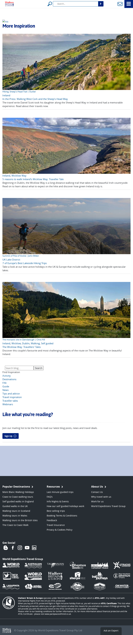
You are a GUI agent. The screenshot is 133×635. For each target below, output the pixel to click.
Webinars (7, 404)
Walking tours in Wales (14, 515)
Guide (5, 386)
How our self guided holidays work (65, 506)
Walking (35, 343)
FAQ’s (50, 496)
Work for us (97, 501)
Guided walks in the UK (15, 506)
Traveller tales (10, 400)
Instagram (20, 547)
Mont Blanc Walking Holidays (18, 492)
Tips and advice (11, 393)
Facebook (13, 547)
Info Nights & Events (58, 501)
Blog (5, 547)
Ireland (6, 95)
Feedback (52, 520)
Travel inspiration (12, 397)
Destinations (9, 379)
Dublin (26, 343)
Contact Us (97, 492)
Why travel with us (101, 496)
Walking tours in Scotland (16, 510)
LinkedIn (34, 547)
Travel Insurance (56, 525)
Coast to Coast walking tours (17, 496)
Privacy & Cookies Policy (59, 529)
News (5, 390)
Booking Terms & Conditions (62, 515)
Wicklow (16, 343)
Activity (6, 375)
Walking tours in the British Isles (20, 520)
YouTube (27, 547)
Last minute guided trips (60, 492)
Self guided (47, 343)
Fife (4, 382)
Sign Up (8, 436)
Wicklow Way (19, 175)
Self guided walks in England (18, 501)
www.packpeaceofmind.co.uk (58, 614)
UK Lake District (11, 259)
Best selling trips (56, 510)
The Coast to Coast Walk (15, 525)
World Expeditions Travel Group (108, 506)
